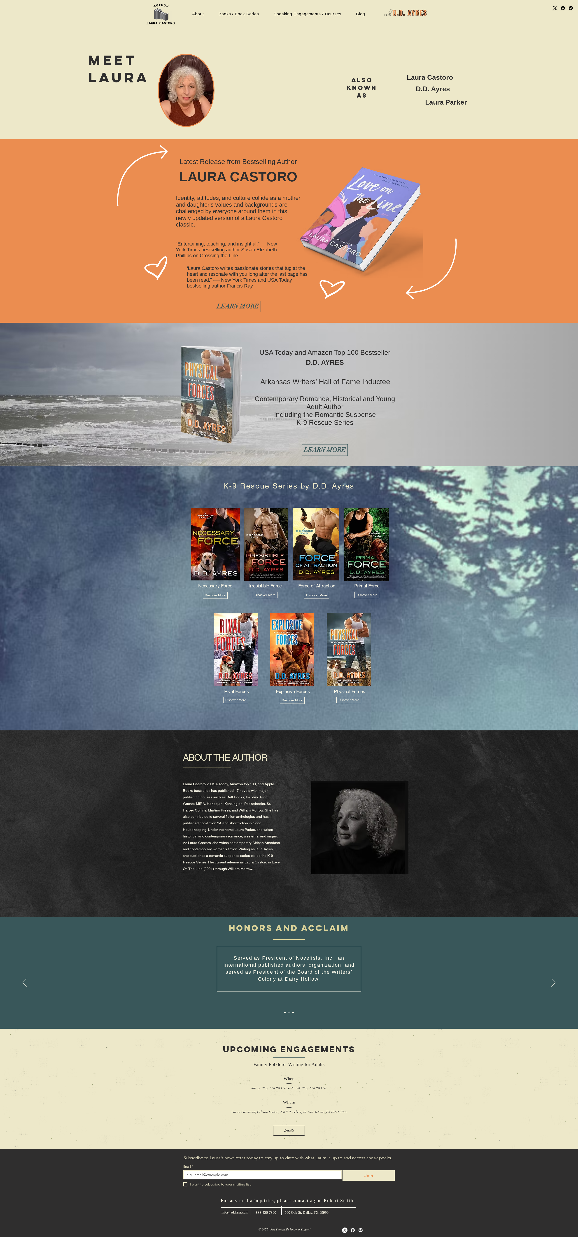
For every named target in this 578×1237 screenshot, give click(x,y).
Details (289, 1131)
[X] (555, 8)
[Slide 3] (293, 1012)
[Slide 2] (289, 1012)
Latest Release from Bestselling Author (238, 161)
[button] (198, 14)
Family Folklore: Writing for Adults (289, 1064)
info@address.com (234, 1212)
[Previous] (25, 983)
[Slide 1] (285, 1012)
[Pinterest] (570, 8)
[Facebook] (563, 8)
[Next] (553, 983)
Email (188, 1167)
